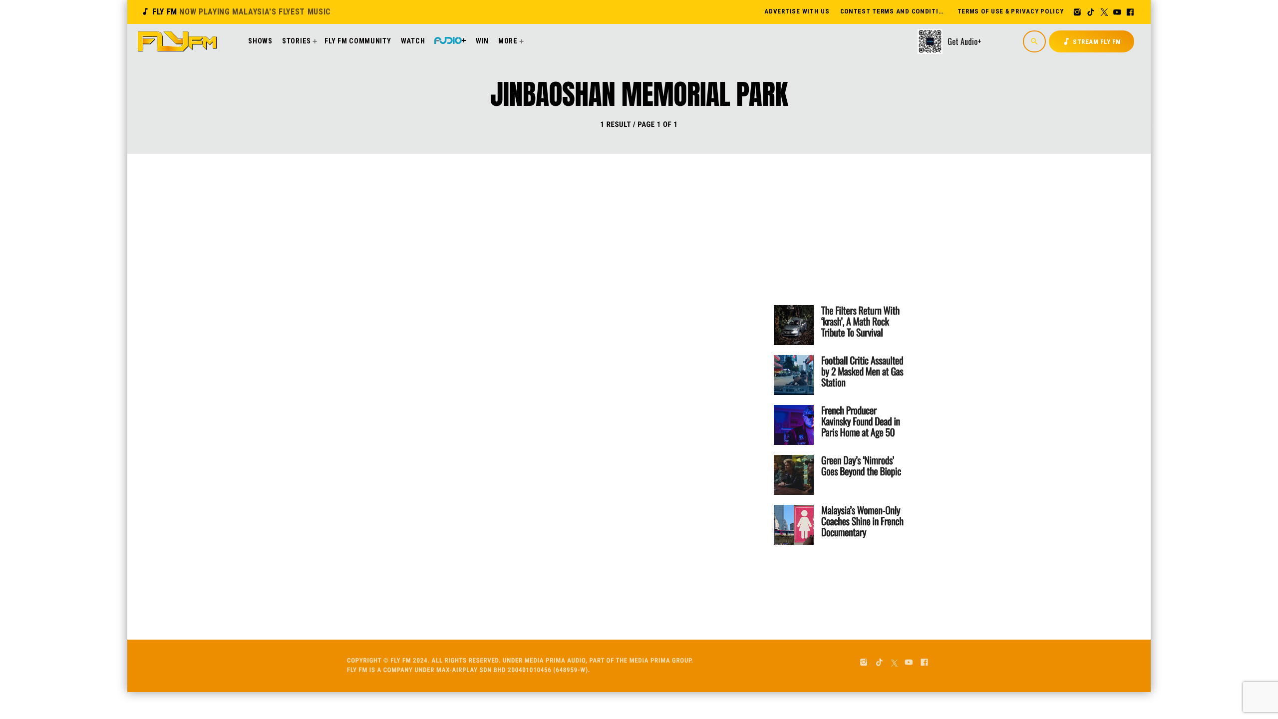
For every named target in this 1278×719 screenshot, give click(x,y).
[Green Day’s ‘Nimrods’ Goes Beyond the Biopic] (794, 475)
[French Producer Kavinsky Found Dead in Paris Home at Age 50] (794, 425)
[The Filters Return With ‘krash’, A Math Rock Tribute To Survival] (794, 325)
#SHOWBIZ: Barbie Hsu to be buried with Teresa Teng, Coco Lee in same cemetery (602, 284)
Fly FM (236, 11)
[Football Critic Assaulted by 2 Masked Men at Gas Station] (794, 375)
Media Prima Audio (555, 661)
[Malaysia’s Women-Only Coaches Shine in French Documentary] (794, 525)
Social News (527, 245)
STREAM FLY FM (1091, 41)
